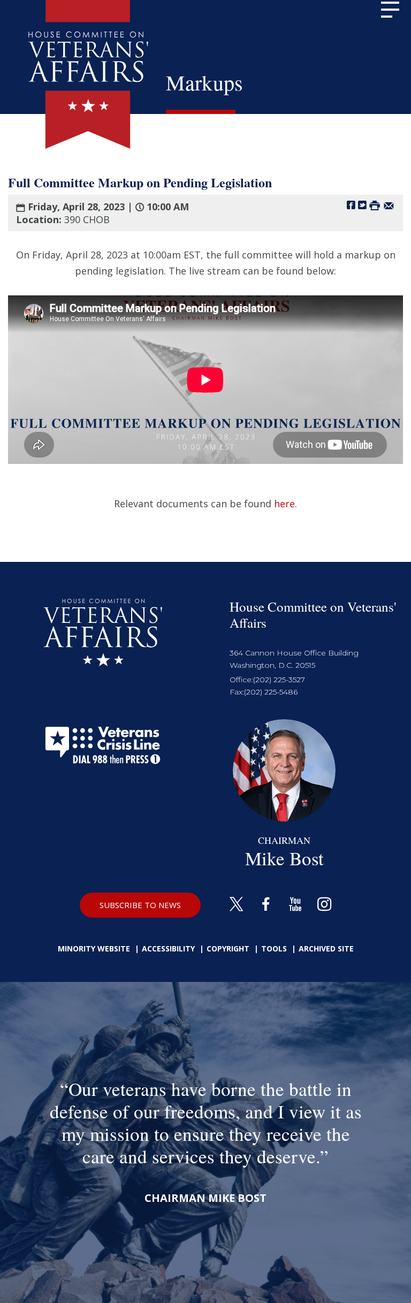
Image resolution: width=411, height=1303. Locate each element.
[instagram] (324, 905)
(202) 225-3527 (279, 679)
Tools (274, 948)
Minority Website (94, 948)
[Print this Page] (374, 205)
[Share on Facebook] (351, 205)
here (284, 503)
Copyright (228, 948)
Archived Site (326, 948)
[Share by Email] (389, 205)
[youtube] (295, 905)
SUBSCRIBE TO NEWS (140, 905)
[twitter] (236, 905)
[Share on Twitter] (362, 205)
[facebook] (266, 905)
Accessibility (168, 948)
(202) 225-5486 (271, 692)
